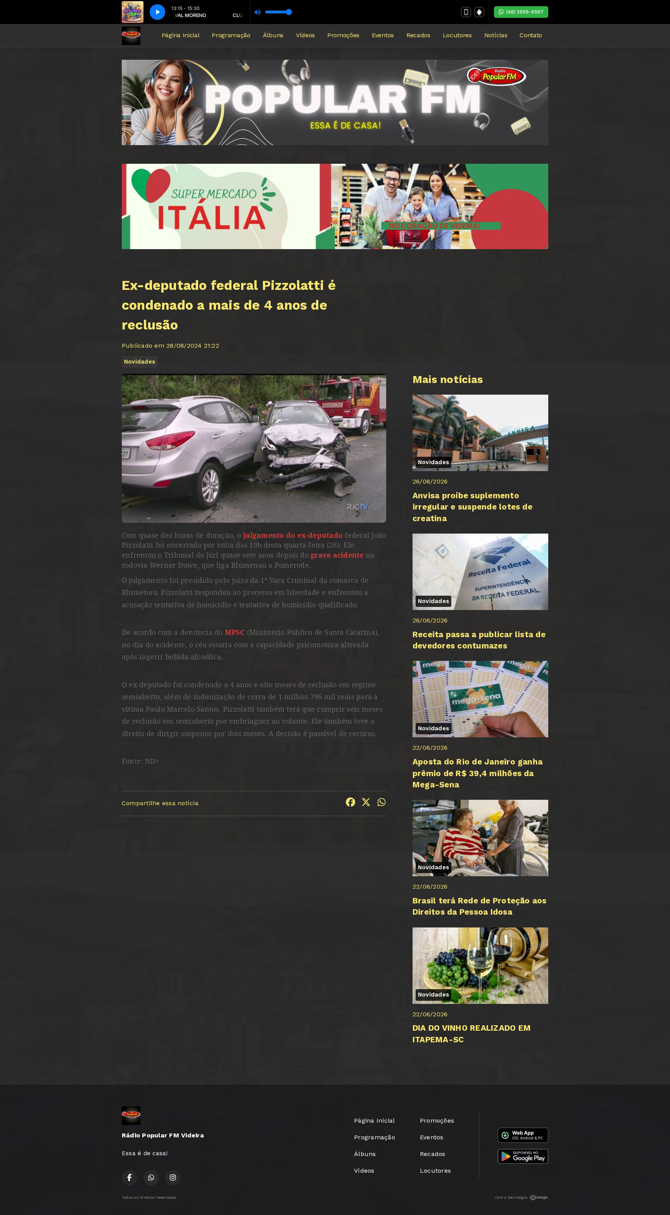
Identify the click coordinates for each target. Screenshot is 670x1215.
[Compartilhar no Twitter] (366, 803)
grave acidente (337, 555)
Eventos (383, 35)
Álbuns (273, 35)
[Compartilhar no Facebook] (350, 803)
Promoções (343, 35)
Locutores (457, 35)
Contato (531, 35)
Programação (231, 35)
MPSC (235, 632)
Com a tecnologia (511, 1197)
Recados (418, 35)
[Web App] (466, 12)
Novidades (139, 361)
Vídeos (305, 35)
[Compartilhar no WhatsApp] (381, 803)
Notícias (495, 35)
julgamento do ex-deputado (292, 535)
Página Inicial (181, 35)
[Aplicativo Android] (479, 12)
